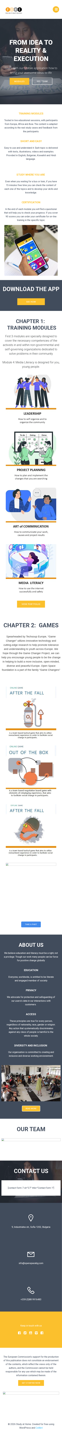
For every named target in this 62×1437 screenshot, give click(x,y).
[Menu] (56, 9)
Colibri (39, 1427)
